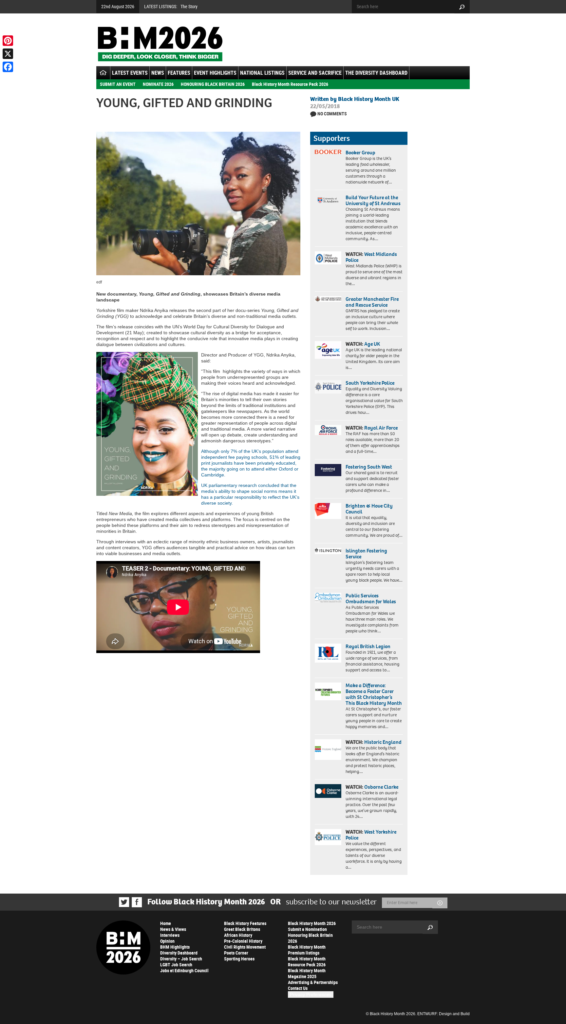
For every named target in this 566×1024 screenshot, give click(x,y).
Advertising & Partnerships (313, 982)
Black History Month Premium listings (307, 950)
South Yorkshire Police (370, 382)
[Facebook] (7, 66)
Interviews (169, 935)
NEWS (157, 72)
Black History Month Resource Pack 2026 (290, 84)
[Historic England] (328, 749)
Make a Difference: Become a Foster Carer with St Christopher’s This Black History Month (374, 694)
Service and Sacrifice (315, 72)
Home (165, 923)
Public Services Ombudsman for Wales (371, 598)
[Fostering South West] (328, 470)
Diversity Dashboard (179, 953)
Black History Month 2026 (312, 923)
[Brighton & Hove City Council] (328, 511)
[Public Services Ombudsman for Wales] (328, 597)
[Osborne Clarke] (328, 791)
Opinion (167, 941)
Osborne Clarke (381, 786)
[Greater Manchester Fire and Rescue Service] (328, 299)
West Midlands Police (371, 257)
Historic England (383, 742)
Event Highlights (215, 72)
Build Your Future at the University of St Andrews (373, 200)
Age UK (372, 343)
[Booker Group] (328, 152)
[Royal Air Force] (328, 430)
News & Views (173, 929)
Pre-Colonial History (243, 941)
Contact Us (298, 988)
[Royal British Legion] (328, 653)
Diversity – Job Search (181, 959)
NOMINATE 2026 (158, 84)
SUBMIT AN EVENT (118, 84)
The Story (189, 6)
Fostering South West (369, 466)
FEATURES (179, 72)
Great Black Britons (242, 929)
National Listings (262, 72)
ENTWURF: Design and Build (443, 1014)
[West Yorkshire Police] (328, 837)
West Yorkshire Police (371, 834)
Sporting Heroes (239, 959)
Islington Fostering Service (366, 553)
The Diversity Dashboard (376, 72)
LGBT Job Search (176, 964)
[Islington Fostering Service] (328, 551)
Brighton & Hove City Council (369, 508)
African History (238, 935)
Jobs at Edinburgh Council (184, 970)
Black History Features (245, 923)
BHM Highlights (175, 947)
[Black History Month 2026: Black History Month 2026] (160, 44)
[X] (7, 53)
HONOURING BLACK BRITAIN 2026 (213, 84)
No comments (332, 113)
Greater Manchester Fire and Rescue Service (372, 302)
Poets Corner (236, 953)
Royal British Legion (368, 646)
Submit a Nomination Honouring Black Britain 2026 (310, 935)
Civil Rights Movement (245, 947)
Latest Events (130, 72)
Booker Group (361, 152)
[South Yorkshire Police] (328, 387)
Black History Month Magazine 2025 (307, 973)
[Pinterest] (7, 40)
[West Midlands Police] (328, 257)
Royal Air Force (381, 427)
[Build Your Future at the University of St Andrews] (328, 200)
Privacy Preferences (310, 994)
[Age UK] (328, 350)
